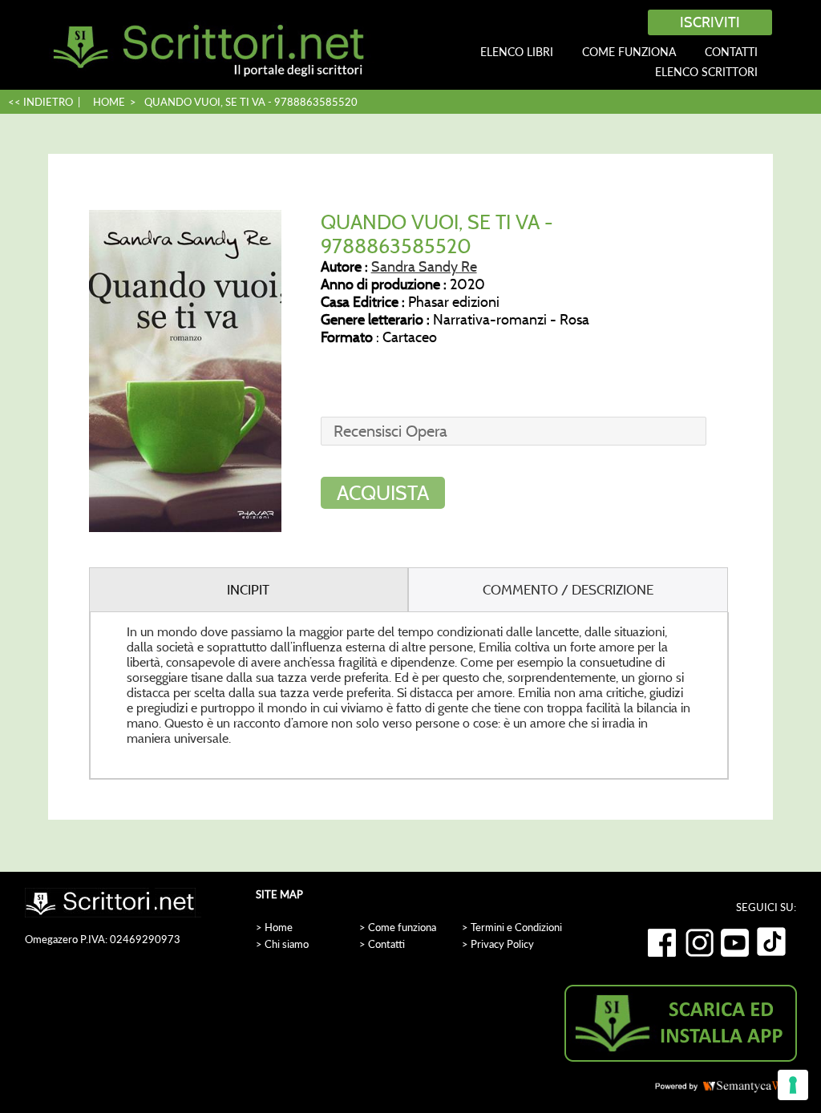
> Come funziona (397, 927)
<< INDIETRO (40, 101)
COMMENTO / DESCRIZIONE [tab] (568, 590)
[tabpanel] (409, 696)
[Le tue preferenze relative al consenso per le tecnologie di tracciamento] (793, 1085)
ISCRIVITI (710, 22)
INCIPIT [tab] (248, 590)
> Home (274, 927)
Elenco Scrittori (706, 72)
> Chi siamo (282, 944)
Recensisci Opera (390, 431)
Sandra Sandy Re (424, 267)
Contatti (731, 51)
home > (114, 101)
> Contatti (382, 944)
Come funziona (629, 51)
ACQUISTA (383, 493)
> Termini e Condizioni (512, 927)
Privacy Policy (502, 944)
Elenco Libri (516, 51)
